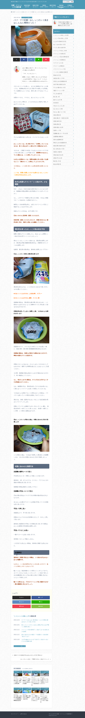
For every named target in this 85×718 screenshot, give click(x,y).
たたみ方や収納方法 (59, 41)
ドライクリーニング (59, 69)
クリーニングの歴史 (59, 53)
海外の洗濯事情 (58, 139)
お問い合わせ (23, 714)
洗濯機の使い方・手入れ (60, 133)
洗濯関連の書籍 (58, 136)
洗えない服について (59, 112)
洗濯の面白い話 (58, 127)
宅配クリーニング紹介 (61, 6)
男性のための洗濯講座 (60, 142)
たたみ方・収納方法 (70, 5)
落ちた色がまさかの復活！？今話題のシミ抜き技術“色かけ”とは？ (34, 635)
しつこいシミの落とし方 (21, 616)
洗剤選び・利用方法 (44, 5)
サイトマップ (14, 714)
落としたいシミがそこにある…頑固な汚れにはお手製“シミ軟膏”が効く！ (35, 625)
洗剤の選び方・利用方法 (60, 118)
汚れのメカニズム (58, 105)
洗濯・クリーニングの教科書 (16, 6)
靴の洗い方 (57, 161)
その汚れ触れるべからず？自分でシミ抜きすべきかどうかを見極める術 (34, 640)
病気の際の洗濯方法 (59, 145)
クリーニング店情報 (59, 60)
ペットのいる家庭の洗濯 (60, 72)
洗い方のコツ (36, 5)
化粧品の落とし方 (58, 78)
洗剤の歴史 (57, 115)
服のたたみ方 (57, 99)
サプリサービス (58, 63)
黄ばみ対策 (57, 164)
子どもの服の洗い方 (59, 87)
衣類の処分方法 (58, 155)
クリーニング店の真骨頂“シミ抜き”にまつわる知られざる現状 (35, 630)
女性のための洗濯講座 (60, 81)
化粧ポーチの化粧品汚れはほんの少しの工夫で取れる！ (28, 655)
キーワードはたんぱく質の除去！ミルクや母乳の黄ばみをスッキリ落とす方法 (34, 620)
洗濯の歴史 (57, 124)
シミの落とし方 (52, 5)
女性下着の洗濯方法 (59, 84)
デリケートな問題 (58, 66)
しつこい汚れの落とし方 (60, 38)
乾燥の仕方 (57, 75)
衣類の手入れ (57, 158)
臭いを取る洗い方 (58, 148)
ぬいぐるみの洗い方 (59, 44)
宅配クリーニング (58, 90)
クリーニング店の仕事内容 (61, 56)
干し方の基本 (57, 93)
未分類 (55, 102)
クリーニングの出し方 (60, 50)
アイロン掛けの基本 (59, 47)
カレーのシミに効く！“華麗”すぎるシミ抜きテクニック (34, 659)
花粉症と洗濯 (57, 152)
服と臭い (56, 96)
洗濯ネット (57, 130)
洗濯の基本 (27, 5)
